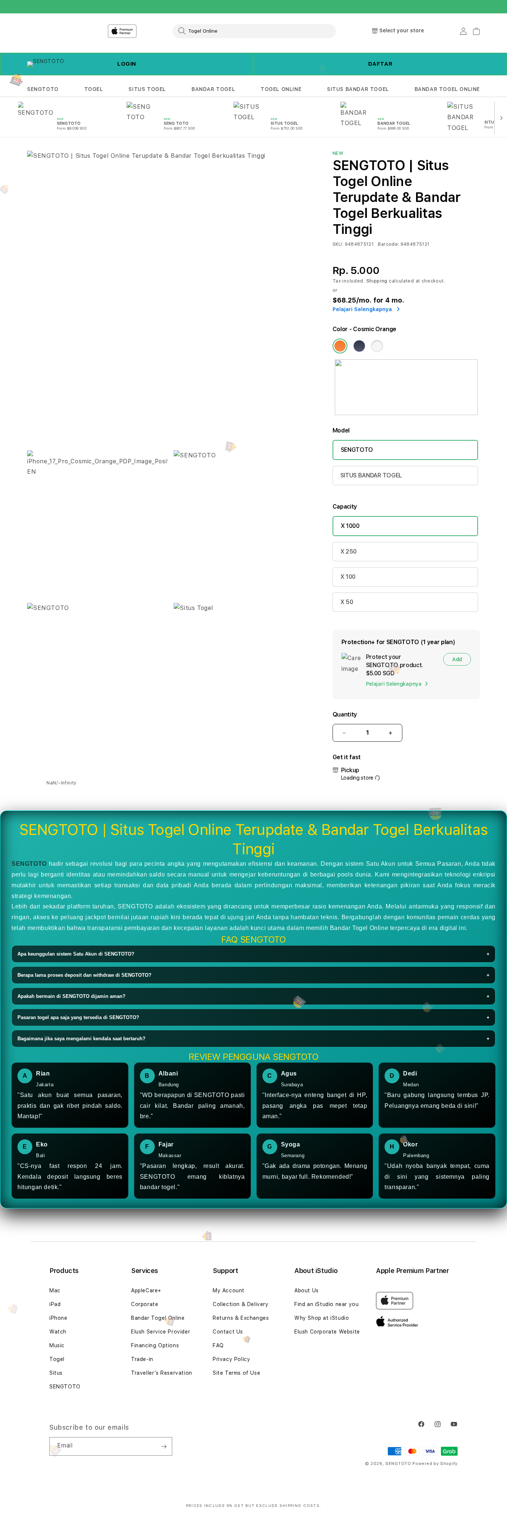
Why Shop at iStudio (321, 1318)
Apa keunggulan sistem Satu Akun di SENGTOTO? (253, 954)
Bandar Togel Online (157, 1318)
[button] (43, 89)
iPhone (58, 1318)
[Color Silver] (377, 346)
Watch (57, 1332)
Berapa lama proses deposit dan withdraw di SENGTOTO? (253, 975)
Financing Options (155, 1345)
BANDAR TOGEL (213, 89)
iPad (54, 1304)
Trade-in (142, 1359)
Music (57, 1345)
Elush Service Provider (160, 1332)
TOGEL (93, 89)
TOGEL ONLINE (281, 89)
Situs (56, 1373)
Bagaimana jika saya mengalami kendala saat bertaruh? (253, 1038)
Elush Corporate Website (327, 1332)
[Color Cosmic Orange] (340, 346)
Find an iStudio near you (326, 1304)
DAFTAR (380, 64)
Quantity (345, 714)
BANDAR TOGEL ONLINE (447, 89)
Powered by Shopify (435, 1463)
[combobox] (254, 30)
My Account (229, 1290)
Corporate (144, 1304)
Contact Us (228, 1332)
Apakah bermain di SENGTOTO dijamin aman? (253, 996)
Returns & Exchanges (241, 1318)
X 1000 (350, 525)
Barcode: (388, 244)
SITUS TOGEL (147, 89)
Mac (54, 1290)
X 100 (348, 576)
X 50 (346, 602)
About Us (306, 1290)
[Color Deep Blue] (359, 346)
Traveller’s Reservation (161, 1373)
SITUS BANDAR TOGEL (358, 89)
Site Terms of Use (236, 1373)
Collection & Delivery (241, 1304)
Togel (57, 1359)
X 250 (348, 551)
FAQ (218, 1345)
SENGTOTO (43, 89)
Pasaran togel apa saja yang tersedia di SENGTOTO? (253, 1017)
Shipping (377, 281)
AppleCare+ (146, 1290)
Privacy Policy (231, 1359)
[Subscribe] (164, 1446)
